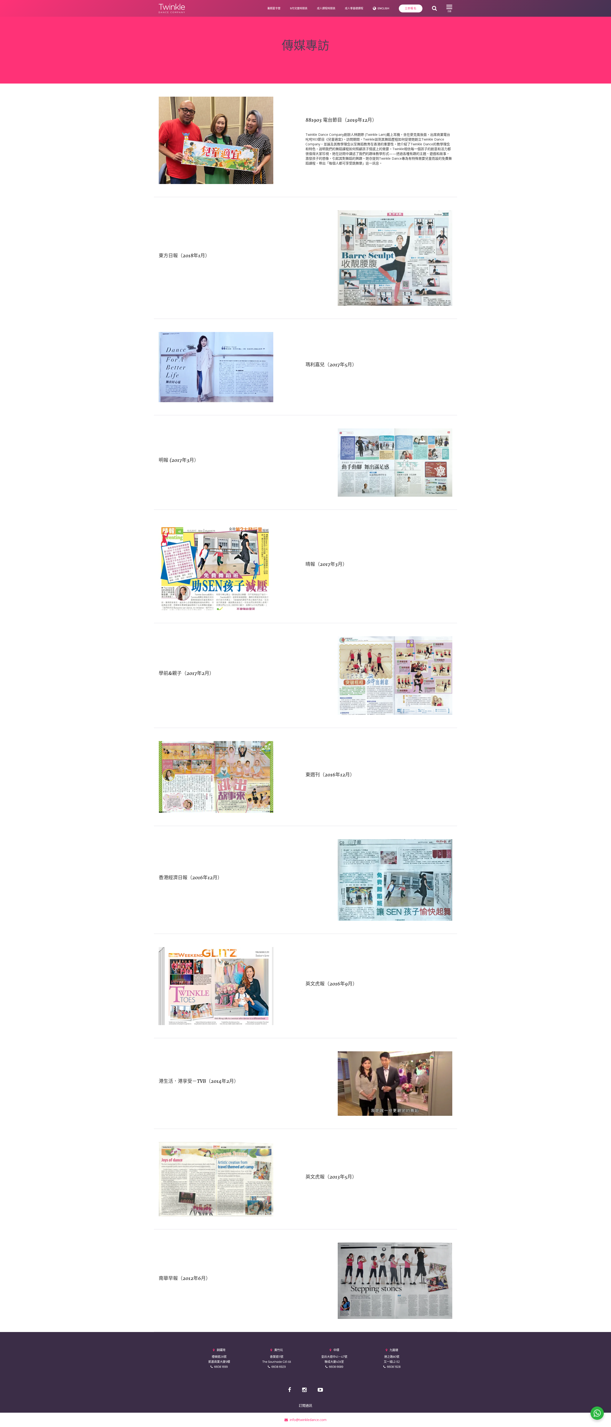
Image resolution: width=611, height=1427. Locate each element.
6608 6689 (336, 1367)
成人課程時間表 (326, 8)
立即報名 (410, 8)
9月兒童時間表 (298, 8)
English (383, 8)
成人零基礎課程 (354, 8)
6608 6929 (278, 1367)
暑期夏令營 (273, 8)
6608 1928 (393, 1367)
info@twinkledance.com (307, 1419)
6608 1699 (221, 1367)
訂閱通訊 (305, 1405)
